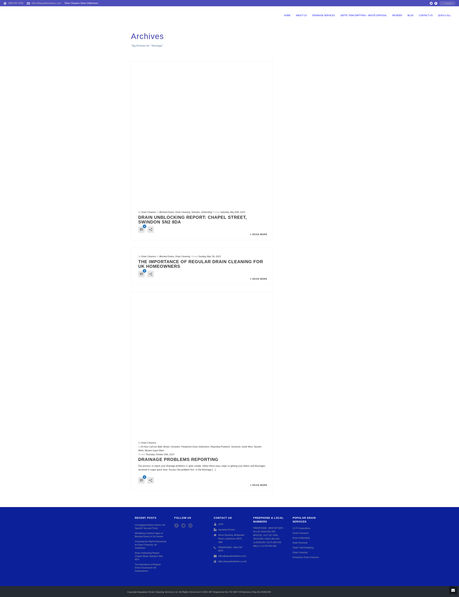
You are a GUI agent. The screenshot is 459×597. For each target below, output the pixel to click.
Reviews (397, 15)
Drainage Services (323, 15)
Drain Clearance (301, 533)
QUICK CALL (444, 15)
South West (247, 447)
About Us (301, 15)
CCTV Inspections (301, 528)
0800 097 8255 (15, 3)
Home (287, 15)
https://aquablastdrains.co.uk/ (232, 561)
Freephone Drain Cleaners (306, 557)
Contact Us (426, 15)
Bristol (166, 447)
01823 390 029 (271, 539)
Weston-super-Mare (154, 450)
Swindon (195, 212)
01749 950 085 (269, 546)
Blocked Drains (166, 212)
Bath (160, 447)
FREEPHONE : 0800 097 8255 (230, 549)
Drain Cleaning (182, 212)
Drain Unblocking (301, 538)
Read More (259, 234)
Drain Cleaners (148, 212)
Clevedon (175, 447)
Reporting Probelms (220, 447)
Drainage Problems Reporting (178, 459)
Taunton (258, 447)
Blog (410, 15)
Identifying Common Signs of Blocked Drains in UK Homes (149, 535)
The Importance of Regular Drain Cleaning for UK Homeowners (200, 264)
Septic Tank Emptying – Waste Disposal (363, 15)
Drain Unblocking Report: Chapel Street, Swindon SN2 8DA (192, 219)
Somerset (235, 447)
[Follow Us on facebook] (176, 525)
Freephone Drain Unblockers (195, 447)
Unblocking (206, 212)
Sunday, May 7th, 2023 (209, 256)
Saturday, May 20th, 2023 (232, 212)
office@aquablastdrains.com (46, 3)
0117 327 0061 (270, 535)
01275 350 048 (273, 542)
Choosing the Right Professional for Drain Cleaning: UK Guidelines (150, 544)
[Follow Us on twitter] (183, 525)
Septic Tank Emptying (303, 547)
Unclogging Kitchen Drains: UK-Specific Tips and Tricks (150, 527)
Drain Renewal (300, 543)
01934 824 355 (268, 531)
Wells (141, 450)
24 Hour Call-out (149, 447)
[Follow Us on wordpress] (190, 525)
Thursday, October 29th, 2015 (160, 454)
